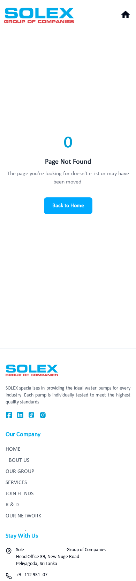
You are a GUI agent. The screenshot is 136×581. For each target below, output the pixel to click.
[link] (39, 15)
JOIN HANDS (19, 494)
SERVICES (16, 482)
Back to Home (68, 205)
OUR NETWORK (23, 516)
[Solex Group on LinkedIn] (20, 415)
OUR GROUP (20, 471)
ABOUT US (17, 460)
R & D (12, 505)
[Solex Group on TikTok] (31, 415)
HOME (13, 449)
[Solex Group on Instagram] (42, 415)
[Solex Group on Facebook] (9, 415)
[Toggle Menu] (125, 14)
